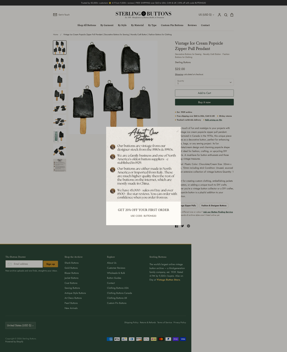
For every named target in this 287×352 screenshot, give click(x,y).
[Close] (177, 130)
